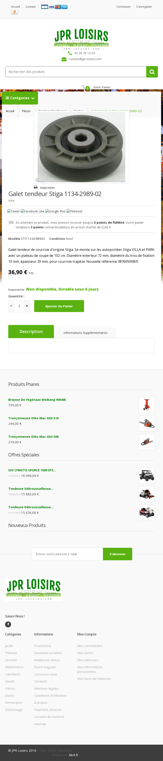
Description (31, 331)
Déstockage (14, 709)
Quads (10, 681)
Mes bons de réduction (94, 678)
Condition (57, 238)
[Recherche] (152, 72)
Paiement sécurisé (47, 709)
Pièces (10, 688)
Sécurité (11, 660)
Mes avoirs (85, 653)
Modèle (14, 238)
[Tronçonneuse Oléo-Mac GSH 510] (147, 424)
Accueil (15, 6)
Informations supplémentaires (85, 332)
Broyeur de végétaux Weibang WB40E (37, 400)
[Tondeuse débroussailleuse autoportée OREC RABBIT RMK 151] (147, 494)
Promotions (42, 646)
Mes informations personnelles (90, 669)
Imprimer (47, 187)
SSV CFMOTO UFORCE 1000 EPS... (32, 470)
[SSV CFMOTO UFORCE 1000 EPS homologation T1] (147, 476)
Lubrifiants (13, 674)
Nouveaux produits (48, 653)
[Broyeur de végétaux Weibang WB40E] (147, 405)
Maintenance (14, 667)
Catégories (20, 98)
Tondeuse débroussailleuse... (30, 489)
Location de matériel (49, 716)
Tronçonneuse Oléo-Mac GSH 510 (33, 418)
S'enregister (144, 6)
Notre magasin (45, 667)
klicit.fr (73, 755)
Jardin (9, 646)
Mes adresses (87, 660)
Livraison (40, 681)
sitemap (40, 724)
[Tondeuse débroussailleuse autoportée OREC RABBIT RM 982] (147, 513)
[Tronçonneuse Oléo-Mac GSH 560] (147, 442)
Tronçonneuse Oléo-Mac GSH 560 (33, 437)
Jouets (9, 695)
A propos (41, 702)
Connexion (124, 6)
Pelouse (11, 653)
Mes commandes (89, 646)
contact (30, 6)
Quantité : (16, 296)
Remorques (13, 702)
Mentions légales (46, 688)
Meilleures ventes (47, 660)
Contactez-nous (45, 674)
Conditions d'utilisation (50, 695)
